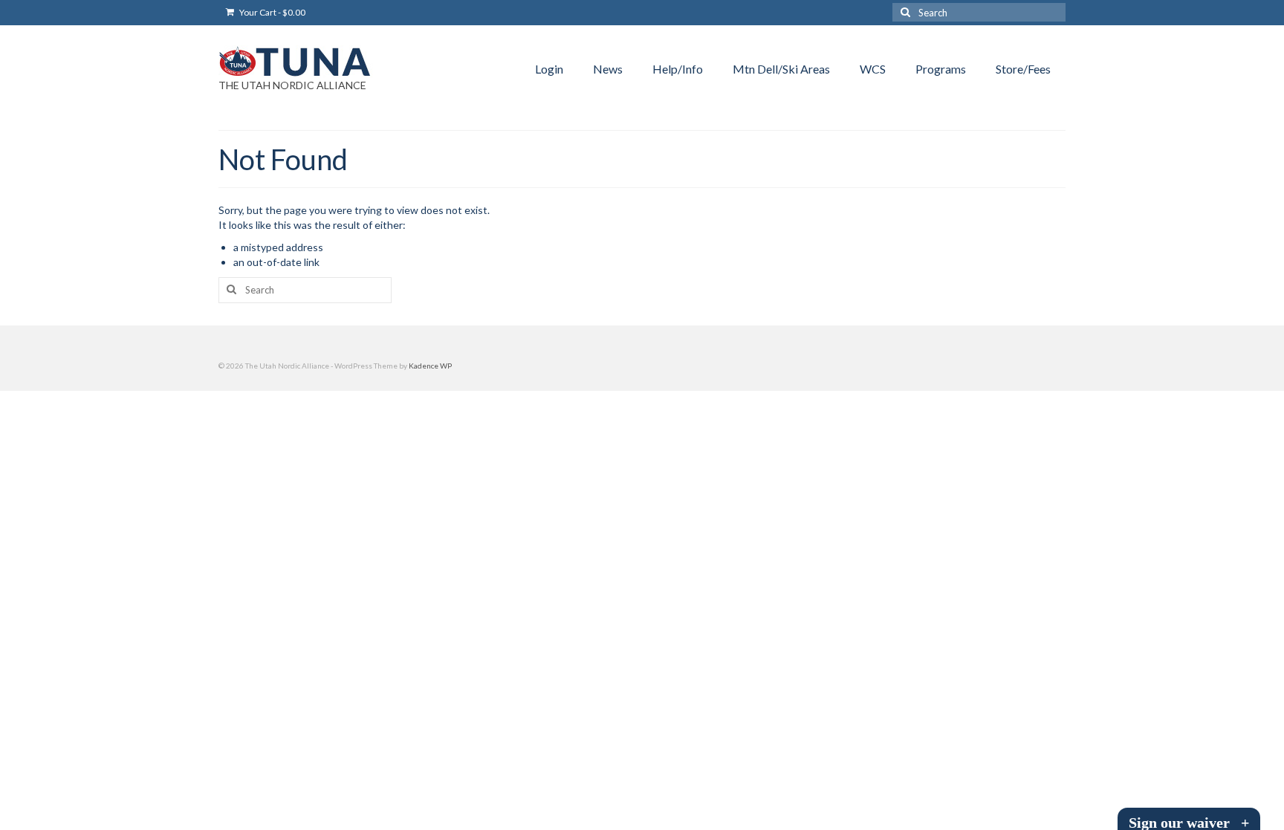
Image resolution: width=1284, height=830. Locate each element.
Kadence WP (430, 365)
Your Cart (271, 12)
